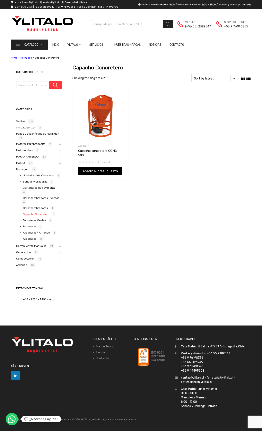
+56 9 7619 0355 (234, 26)
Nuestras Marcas (127, 45)
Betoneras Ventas (34, 220)
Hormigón (26, 57)
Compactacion (25, 258)
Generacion (23, 252)
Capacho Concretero (36, 214)
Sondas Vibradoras (35, 181)
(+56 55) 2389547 (195, 26)
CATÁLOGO (31, 45)
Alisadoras (29, 238)
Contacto (176, 45)
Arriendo (83, 146)
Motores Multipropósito (30, 143)
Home (14, 57)
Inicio (55, 45)
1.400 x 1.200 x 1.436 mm (36, 299)
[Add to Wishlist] (121, 96)
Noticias (155, 45)
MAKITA (20, 162)
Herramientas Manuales (31, 245)
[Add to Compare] (121, 102)
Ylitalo (72, 45)
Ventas (20, 121)
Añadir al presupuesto (100, 171)
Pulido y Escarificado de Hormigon (37, 133)
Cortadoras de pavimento (39, 187)
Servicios (96, 45)
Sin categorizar (25, 127)
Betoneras (29, 226)
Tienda (100, 352)
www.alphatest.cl (127, 419)
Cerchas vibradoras (35, 208)
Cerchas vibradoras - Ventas (41, 198)
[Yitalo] (42, 30)
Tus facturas (104, 346)
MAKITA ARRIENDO (27, 156)
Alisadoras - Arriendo (36, 232)
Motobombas (24, 150)
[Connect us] (15, 375)
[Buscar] (168, 24)
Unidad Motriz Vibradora (38, 175)
